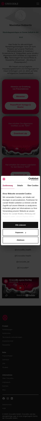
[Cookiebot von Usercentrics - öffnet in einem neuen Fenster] (28, 179)
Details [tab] (20, 185)
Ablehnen (20, 240)
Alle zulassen (20, 225)
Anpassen (19, 232)
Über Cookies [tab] (32, 185)
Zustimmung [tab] (8, 185)
